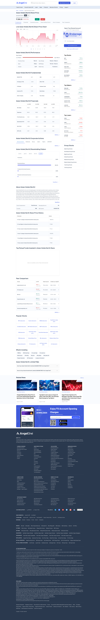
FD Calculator (53, 459)
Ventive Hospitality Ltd (22, 308)
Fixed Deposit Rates (61, 517)
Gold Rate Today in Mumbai (28, 533)
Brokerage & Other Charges (22, 449)
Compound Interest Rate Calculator (57, 458)
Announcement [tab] (20, 141)
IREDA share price (20, 501)
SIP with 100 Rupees (37, 450)
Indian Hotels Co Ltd (21, 285)
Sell (43, 19)
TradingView (41, 519)
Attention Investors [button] (21, 548)
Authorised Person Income (38, 484)
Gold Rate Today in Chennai (50, 533)
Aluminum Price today (36, 537)
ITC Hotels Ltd (20, 289)
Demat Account (70, 449)
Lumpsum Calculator (40, 358)
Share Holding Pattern (46, 22)
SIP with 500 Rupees (37, 452)
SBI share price (36, 503)
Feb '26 (30, 153)
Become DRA (36, 480)
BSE (28, 15)
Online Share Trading (71, 452)
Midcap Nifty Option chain (45, 530)
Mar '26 (35, 153)
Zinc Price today (45, 537)
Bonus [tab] (33, 141)
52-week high (34, 352)
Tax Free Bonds (36, 467)
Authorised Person (71, 464)
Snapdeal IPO (70, 487)
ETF (34, 459)
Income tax (70, 463)
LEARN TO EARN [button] (20, 477)
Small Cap (18, 17)
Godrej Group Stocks (68, 156)
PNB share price (53, 501)
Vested (36, 519)
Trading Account (71, 450)
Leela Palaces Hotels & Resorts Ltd (24, 303)
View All (82, 377)
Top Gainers (53, 486)
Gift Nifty (27, 355)
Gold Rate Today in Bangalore (74, 533)
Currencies (36, 461)
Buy (37, 19)
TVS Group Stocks (68, 167)
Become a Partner (54, 7)
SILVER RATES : (19, 535)
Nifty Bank (39, 355)
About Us (18, 450)
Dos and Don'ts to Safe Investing (40, 604)
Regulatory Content (29, 604)
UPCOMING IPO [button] (71, 477)
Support (66, 7)
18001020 (29, 509)
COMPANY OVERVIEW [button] (21, 446)
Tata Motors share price (21, 503)
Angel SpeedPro (39, 517)
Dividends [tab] (28, 141)
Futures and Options (37, 456)
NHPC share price (37, 500)
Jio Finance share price (72, 503)
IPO (68, 456)
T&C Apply (78, 604)
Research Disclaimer (20, 604)
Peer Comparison (66, 22)
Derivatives (70, 458)
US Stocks (36, 458)
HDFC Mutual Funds (56, 540)
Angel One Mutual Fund (30, 540)
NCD (34, 464)
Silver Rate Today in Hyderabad (29, 535)
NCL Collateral (65, 606)
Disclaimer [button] (18, 581)
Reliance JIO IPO (70, 480)
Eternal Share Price (54, 503)
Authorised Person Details (38, 490)
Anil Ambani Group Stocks (69, 151)
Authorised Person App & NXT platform (41, 489)
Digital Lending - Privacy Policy (28, 606)
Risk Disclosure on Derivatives (27, 608)
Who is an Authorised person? (39, 481)
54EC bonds (36, 469)
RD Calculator (53, 461)
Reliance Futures (49, 528)
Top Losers (53, 487)
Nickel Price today (53, 537)
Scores (48, 604)
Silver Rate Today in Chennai (54, 535)
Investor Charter (49, 606)
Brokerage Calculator (54, 447)
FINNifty (19, 352)
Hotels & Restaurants (24, 17)
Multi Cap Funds (72, 542)
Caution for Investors (38, 608)
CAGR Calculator (54, 453)
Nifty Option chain (24, 530)
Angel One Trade (32, 517)
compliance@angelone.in (45, 594)
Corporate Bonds (37, 466)
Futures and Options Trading (73, 461)
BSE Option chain (64, 530)
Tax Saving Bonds (37, 472)
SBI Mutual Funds (39, 540)
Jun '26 (40, 153)
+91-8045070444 (35, 596)
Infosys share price (71, 500)
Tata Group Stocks (68, 164)
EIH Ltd (18, 294)
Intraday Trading (71, 453)
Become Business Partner (38, 478)
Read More (57, 202)
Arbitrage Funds (52, 542)
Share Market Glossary (55, 481)
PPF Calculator (53, 467)
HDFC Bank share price (38, 498)
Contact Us (19, 452)
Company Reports (20, 486)
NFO (34, 453)
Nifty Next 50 (46, 355)
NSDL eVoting (78, 606)
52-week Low (53, 484)
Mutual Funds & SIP (29, 7)
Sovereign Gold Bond (37, 470)
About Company (56, 22)
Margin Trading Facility (47, 517)
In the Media (19, 453)
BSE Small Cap (26, 352)
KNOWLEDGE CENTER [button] (72, 446)
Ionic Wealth (33, 515)
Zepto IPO (69, 484)
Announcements (53, 480)
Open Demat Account (64, 3)
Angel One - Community (21, 487)
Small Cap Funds (45, 542)
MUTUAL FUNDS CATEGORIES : (22, 542)
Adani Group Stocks (68, 148)
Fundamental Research (21, 483)
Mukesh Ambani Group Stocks (70, 162)
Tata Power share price (38, 504)
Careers (18, 458)
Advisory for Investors (57, 606)
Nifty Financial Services (35, 525)
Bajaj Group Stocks (68, 154)
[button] (38, 366)
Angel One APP (25, 517)
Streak (32, 519)
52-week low (42, 352)
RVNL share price (37, 501)
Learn (36, 7)
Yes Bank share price (20, 504)
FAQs (74, 604)
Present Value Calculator (55, 462)
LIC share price (70, 504)
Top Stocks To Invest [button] (21, 497)
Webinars (18, 456)
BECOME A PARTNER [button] (38, 477)
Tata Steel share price (55, 498)
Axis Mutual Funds (47, 540)
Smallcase (28, 519)
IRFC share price (20, 498)
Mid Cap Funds (64, 542)
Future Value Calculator (55, 456)
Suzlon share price (20, 500)
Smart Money (19, 480)
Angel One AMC (27, 515)
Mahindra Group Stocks (69, 159)
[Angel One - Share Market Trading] (21, 3)
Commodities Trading (71, 459)
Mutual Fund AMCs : (20, 540)
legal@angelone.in (46, 597)
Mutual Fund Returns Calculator (56, 466)
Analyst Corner (70, 466)
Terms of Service (44, 600)
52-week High (53, 483)
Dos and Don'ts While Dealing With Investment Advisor (61, 604)
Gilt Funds (59, 542)
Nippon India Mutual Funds (75, 540)
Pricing (61, 7)
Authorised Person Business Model (40, 487)
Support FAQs (36, 509)
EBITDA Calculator (54, 464)
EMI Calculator (53, 469)
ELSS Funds (31, 542)
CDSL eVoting (72, 606)
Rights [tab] (43, 141)
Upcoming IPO (36, 455)
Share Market (70, 455)
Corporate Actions (34, 22)
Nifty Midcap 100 (51, 525)
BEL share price (53, 504)
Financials (25, 22)
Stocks (35, 447)
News (41, 7)
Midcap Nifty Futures (41, 528)
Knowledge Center (20, 478)
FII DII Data (53, 489)
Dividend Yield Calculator (55, 455)
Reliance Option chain (56, 530)
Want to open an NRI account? (72, 48)
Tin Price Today (70, 537)
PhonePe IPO (70, 486)
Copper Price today (27, 537)
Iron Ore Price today (62, 537)
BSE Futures (56, 528)
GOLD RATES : (19, 533)
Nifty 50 (32, 355)
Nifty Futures (24, 528)
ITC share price (70, 501)
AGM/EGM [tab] (49, 141)
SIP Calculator (30, 358)
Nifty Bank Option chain (34, 530)
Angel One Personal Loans (40, 606)
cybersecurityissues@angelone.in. (49, 596)
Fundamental (18, 22)
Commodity (36, 462)
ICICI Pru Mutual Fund (65, 540)
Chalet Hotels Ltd (21, 299)
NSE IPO (69, 478)
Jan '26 (25, 153)
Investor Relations (20, 455)
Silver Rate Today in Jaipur (66, 535)
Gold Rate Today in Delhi (39, 533)
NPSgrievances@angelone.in (21, 595)
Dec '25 (20, 153)
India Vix (70, 525)
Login (74, 3)
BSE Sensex (19, 355)
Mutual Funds (36, 449)
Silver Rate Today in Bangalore (42, 535)
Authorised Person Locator (39, 492)
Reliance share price (71, 498)
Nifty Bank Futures (31, 528)
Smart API (54, 517)
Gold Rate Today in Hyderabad (62, 533)
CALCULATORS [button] (54, 446)
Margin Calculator (21, 358)
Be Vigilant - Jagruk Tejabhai (22, 489)
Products (46, 7)
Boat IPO (69, 483)
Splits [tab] (38, 141)
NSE (25, 15)
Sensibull (23, 519)
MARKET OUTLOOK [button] (54, 477)
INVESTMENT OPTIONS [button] (38, 446)
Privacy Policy (37, 600)
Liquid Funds (37, 542)
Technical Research (20, 484)
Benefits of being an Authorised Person (41, 483)
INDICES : (18, 525)
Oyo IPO (69, 481)
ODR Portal (18, 608)
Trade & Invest (19, 7)
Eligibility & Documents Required (39, 486)
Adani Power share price (55, 500)
